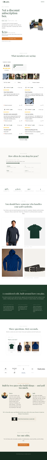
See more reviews (23, 137)
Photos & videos (35, 82)
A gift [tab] (16, 20)
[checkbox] (37, 82)
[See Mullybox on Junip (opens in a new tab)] (26, 139)
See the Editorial (23, 444)
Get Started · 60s (12, 38)
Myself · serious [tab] (11, 20)
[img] (11, 87)
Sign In (42, 1)
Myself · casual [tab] (4, 20)
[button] (19, 65)
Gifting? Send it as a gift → (6, 41)
